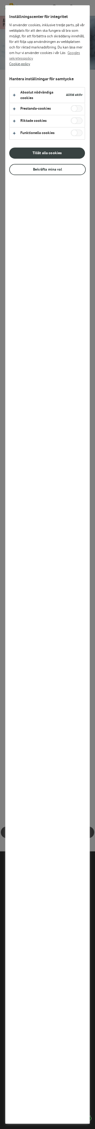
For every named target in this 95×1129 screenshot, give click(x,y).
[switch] (77, 108)
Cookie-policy (19, 64)
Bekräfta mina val (47, 169)
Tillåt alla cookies (47, 153)
